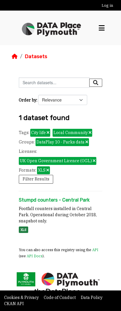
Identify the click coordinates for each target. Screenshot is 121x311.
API (95, 249)
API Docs (35, 255)
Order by (27, 100)
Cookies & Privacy (22, 297)
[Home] (15, 56)
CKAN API (14, 303)
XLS (23, 230)
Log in (107, 5)
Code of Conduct (60, 297)
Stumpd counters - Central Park (54, 200)
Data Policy (91, 297)
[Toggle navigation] (101, 28)
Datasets (36, 56)
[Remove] (48, 133)
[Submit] (95, 83)
